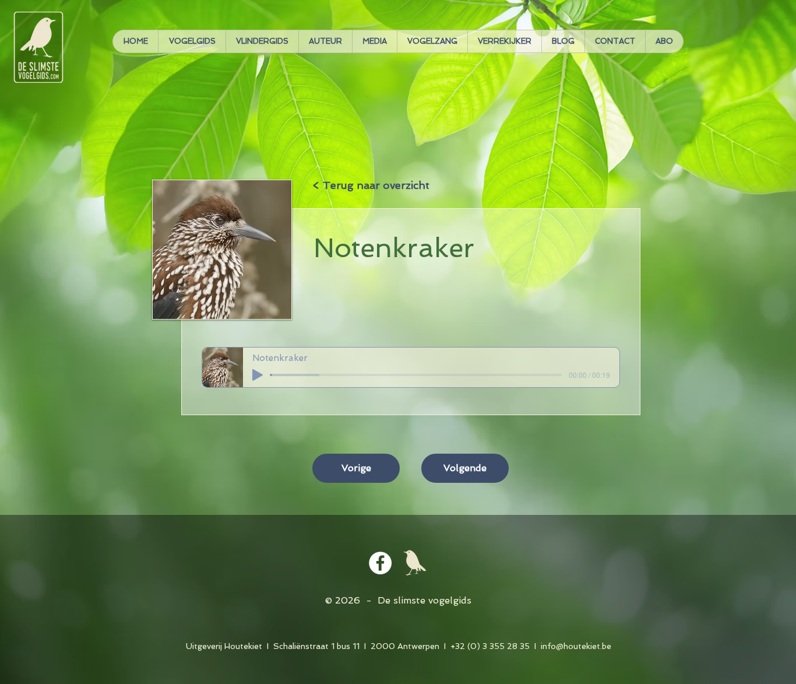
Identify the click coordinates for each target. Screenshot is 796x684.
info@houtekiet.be (576, 646)
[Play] (257, 375)
